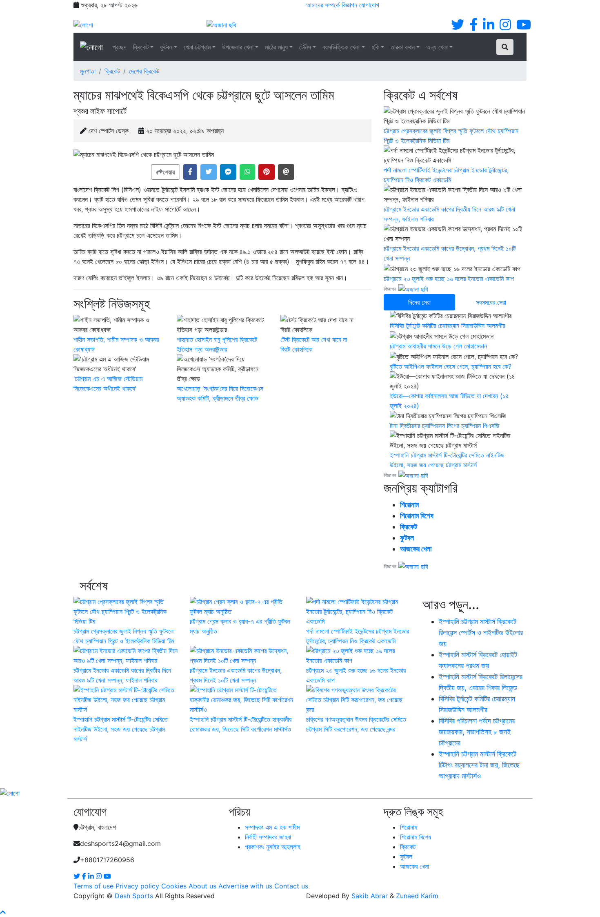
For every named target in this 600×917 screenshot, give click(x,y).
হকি (375, 47)
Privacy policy (137, 886)
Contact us (291, 886)
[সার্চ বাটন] (504, 47)
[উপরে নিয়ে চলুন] (3, 912)
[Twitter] (457, 27)
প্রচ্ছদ (120, 47)
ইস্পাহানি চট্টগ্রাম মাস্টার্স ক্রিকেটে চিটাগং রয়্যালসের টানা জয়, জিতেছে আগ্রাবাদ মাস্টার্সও (479, 765)
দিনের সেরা (419, 302)
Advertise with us (245, 886)
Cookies (174, 886)
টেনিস (305, 47)
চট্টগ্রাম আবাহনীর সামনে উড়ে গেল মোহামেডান (438, 346)
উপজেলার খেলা (237, 47)
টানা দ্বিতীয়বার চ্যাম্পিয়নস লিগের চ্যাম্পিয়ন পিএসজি (445, 426)
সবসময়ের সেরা (491, 302)
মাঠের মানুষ (276, 47)
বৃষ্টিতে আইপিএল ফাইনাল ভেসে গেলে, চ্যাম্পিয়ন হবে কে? (450, 366)
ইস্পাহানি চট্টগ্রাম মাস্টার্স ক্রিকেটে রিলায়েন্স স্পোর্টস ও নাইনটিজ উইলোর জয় (481, 632)
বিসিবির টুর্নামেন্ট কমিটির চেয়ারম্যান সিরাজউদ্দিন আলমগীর (447, 325)
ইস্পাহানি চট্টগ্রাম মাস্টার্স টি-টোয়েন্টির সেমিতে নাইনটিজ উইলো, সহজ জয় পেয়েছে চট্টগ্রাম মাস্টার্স (120, 729)
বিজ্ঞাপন (349, 5)
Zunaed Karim (417, 896)
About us (202, 886)
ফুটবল (166, 47)
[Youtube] (524, 27)
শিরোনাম (409, 504)
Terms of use (93, 886)
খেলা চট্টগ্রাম (197, 47)
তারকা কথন (403, 47)
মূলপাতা (88, 71)
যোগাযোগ (369, 5)
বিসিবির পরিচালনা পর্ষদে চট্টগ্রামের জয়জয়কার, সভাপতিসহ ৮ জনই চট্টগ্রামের (477, 731)
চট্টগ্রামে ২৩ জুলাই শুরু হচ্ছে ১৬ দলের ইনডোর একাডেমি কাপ (449, 278)
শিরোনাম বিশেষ (416, 515)
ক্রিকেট (141, 47)
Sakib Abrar (369, 896)
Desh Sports (134, 896)
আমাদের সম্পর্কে (323, 5)
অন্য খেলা (437, 47)
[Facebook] (473, 27)
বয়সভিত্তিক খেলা (341, 47)
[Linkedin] (488, 27)
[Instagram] (505, 27)
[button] (190, 172)
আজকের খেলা (415, 548)
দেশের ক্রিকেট (144, 71)
